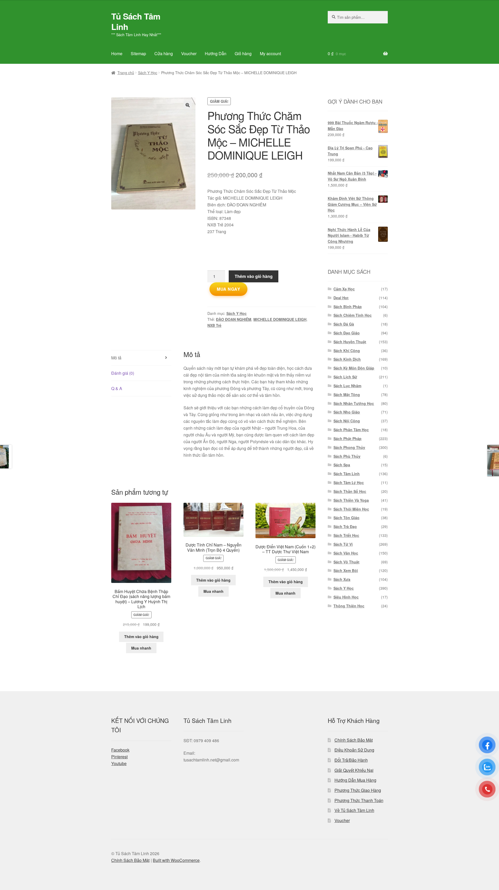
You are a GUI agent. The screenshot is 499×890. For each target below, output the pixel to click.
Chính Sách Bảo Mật (353, 740)
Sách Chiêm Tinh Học (352, 315)
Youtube (119, 763)
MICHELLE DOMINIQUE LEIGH (279, 319)
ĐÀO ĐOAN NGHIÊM (233, 319)
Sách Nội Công (346, 420)
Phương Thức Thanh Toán (358, 800)
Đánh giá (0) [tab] (122, 373)
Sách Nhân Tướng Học (353, 403)
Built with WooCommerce (176, 860)
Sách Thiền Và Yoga (351, 500)
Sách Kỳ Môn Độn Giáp (353, 368)
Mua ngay (228, 289)
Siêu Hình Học (346, 597)
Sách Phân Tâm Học (351, 429)
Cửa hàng (163, 53)
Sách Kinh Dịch (347, 359)
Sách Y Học (147, 72)
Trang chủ (125, 72)
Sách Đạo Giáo (346, 332)
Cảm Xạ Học (344, 288)
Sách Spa (341, 464)
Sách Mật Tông (346, 394)
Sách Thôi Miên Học (351, 509)
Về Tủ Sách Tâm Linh (354, 810)
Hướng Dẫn (215, 53)
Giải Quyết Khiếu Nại (353, 770)
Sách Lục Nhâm (347, 385)
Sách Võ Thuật (346, 561)
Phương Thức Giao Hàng (357, 790)
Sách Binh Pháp (347, 306)
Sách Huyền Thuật (349, 341)
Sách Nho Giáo (346, 412)
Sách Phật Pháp (347, 438)
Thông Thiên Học (348, 605)
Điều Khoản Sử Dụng (354, 750)
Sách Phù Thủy (346, 456)
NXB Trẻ (214, 325)
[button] (187, 105)
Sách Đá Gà (343, 324)
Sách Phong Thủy (349, 447)
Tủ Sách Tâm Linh (135, 21)
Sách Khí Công (346, 350)
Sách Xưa (341, 579)
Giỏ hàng (243, 53)
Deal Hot (341, 297)
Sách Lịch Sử (345, 376)
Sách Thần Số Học (349, 491)
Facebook (120, 750)
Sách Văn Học (345, 553)
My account (270, 53)
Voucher (188, 53)
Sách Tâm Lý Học (348, 482)
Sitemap (138, 53)
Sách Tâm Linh (346, 473)
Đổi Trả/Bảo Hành (351, 760)
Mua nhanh (141, 648)
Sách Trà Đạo (345, 526)
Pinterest (119, 757)
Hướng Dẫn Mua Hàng (355, 780)
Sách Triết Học (346, 535)
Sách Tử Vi (343, 544)
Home (116, 53)
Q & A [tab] (116, 388)
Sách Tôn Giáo (346, 517)
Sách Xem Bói (345, 570)
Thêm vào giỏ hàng (254, 276)
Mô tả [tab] (116, 358)
